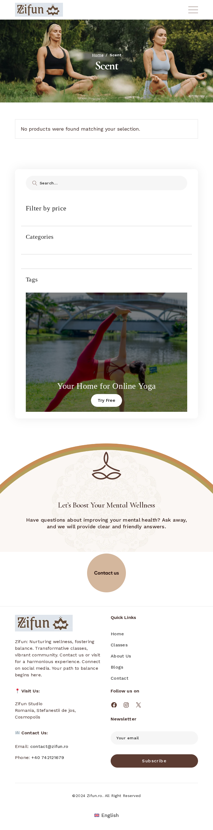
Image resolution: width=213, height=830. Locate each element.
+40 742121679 (47, 757)
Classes (119, 645)
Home (117, 633)
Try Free (106, 400)
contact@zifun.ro (49, 746)
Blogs (117, 667)
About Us (121, 656)
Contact (119, 678)
